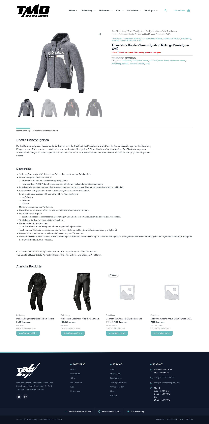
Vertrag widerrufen (118, 382)
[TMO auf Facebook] (18, 396)
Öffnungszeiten (117, 387)
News (112, 391)
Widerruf (189, 420)
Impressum (115, 374)
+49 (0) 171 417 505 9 (164, 378)
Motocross (104, 10)
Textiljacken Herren (154, 31)
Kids (118, 10)
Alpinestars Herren (171, 38)
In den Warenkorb (117, 333)
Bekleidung (87, 10)
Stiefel (73, 378)
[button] (76, 10)
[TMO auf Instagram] (25, 396)
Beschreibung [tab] (23, 131)
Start (114, 31)
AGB (112, 369)
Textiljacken (139, 31)
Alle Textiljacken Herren (151, 38)
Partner (113, 395)
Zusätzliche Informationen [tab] (45, 131)
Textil (130, 31)
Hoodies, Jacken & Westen (124, 40)
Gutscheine (132, 10)
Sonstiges (150, 10)
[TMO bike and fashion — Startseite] (28, 370)
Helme (72, 10)
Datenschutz (116, 378)
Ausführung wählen (28, 333)
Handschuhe (76, 382)
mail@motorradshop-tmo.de (166, 383)
